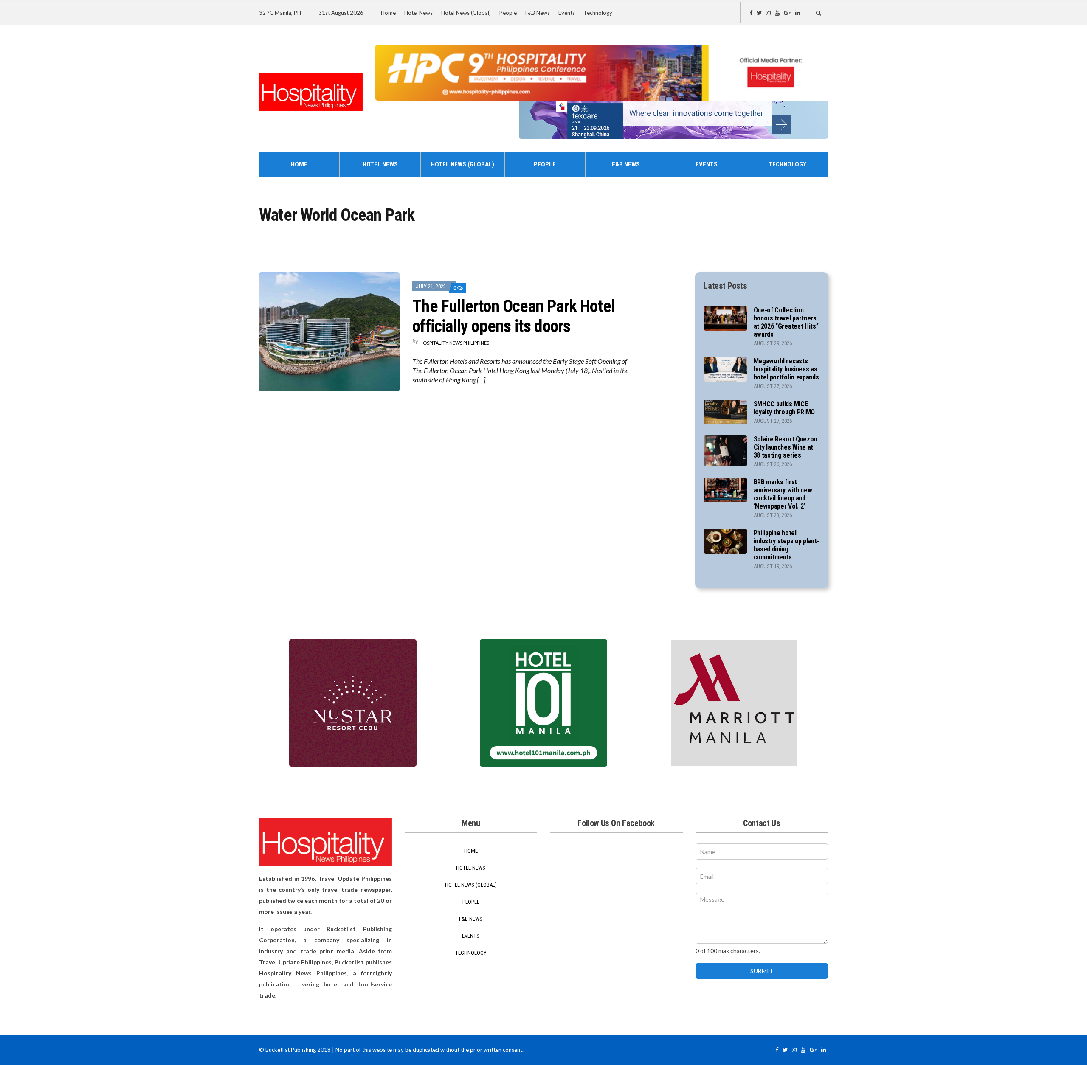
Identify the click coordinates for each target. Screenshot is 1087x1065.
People (508, 12)
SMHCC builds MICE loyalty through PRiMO (784, 408)
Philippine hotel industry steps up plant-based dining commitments (786, 545)
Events (566, 12)
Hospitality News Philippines (454, 343)
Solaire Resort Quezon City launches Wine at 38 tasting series (785, 447)
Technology (597, 12)
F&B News (537, 12)
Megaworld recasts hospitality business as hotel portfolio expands (786, 369)
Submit (761, 971)
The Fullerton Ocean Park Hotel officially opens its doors (513, 316)
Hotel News (418, 12)
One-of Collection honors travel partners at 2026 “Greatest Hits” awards (786, 322)
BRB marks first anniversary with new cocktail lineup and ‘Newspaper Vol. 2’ (783, 494)
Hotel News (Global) (466, 12)
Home (388, 12)
